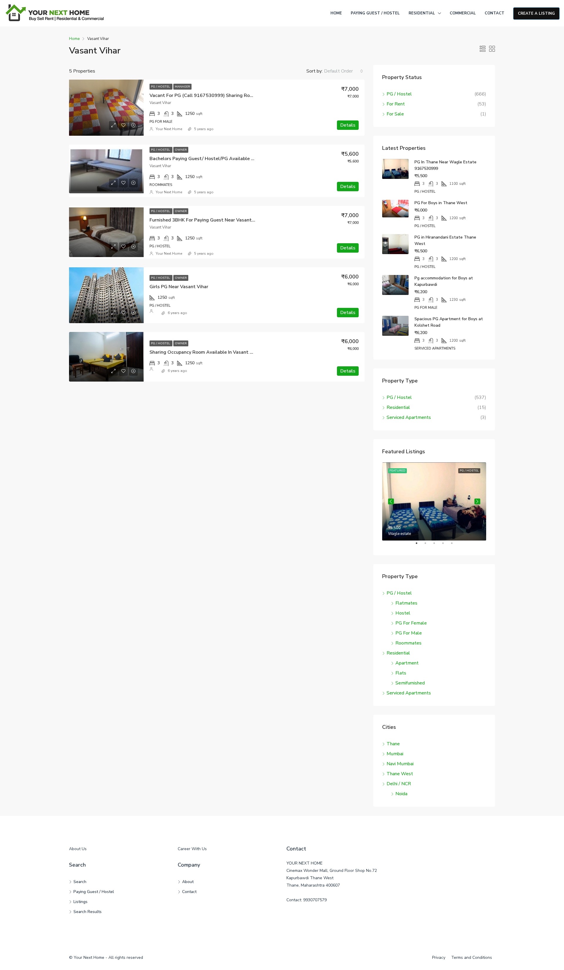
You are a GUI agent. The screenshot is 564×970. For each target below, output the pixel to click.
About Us (78, 849)
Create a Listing (536, 13)
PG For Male (408, 633)
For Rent (396, 104)
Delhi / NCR (399, 784)
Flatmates (406, 603)
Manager (182, 87)
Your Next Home (169, 129)
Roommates (408, 643)
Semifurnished (410, 683)
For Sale (395, 114)
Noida (401, 794)
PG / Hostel (161, 87)
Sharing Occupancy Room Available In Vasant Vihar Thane (213, 352)
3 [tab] (437, 545)
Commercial (463, 13)
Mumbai (395, 754)
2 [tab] (428, 545)
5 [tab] (455, 545)
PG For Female (411, 623)
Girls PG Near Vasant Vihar (179, 286)
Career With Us (192, 849)
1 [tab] (419, 545)
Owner (181, 150)
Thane (393, 744)
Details (347, 125)
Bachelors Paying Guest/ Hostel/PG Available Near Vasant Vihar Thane (228, 158)
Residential (422, 13)
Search (79, 882)
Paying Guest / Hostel (375, 13)
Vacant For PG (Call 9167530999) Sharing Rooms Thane (212, 95)
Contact (494, 13)
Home (336, 13)
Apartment (407, 663)
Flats (400, 673)
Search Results (87, 911)
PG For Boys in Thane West (440, 203)
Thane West (400, 774)
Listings (80, 901)
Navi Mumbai (400, 764)
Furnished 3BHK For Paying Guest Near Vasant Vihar (207, 220)
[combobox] (343, 71)
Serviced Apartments (409, 417)
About (188, 882)
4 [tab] (446, 545)
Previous (391, 501)
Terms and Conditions (471, 957)
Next (477, 501)
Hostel (402, 613)
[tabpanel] (434, 501)
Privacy (438, 957)
